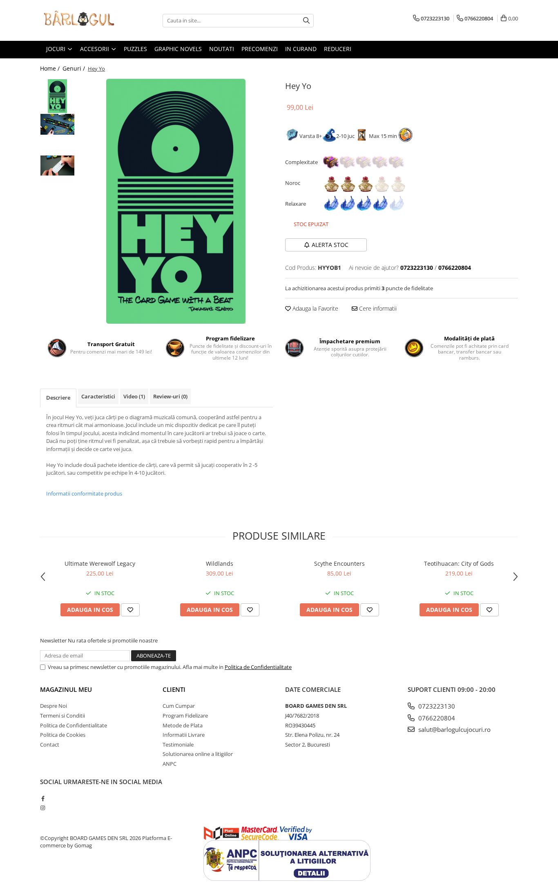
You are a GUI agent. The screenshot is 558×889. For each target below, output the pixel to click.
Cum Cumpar (179, 705)
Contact (49, 744)
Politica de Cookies (62, 734)
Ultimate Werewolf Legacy (100, 563)
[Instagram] (42, 807)
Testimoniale (178, 744)
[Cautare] (306, 20)
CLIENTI (174, 689)
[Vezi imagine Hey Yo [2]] (57, 165)
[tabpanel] (176, 201)
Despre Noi (53, 705)
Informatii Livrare (184, 734)
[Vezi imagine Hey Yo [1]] (57, 124)
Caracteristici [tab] (98, 396)
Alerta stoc (330, 245)
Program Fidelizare (185, 715)
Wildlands (219, 563)
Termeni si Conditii (62, 715)
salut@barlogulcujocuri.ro (454, 729)
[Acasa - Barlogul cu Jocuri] (81, 20)
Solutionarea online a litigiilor (198, 754)
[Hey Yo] (176, 201)
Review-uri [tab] (170, 396)
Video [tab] (134, 396)
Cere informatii (377, 308)
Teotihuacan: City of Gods (459, 563)
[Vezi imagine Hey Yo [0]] (57, 96)
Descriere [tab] (58, 397)
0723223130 (436, 706)
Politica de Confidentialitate (258, 667)
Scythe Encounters (339, 563)
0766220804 (436, 718)
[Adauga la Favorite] (130, 609)
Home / (50, 68)
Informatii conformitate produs (84, 493)
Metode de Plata (183, 725)
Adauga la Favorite (314, 308)
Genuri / (74, 68)
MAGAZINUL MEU (66, 689)
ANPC (169, 763)
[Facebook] (42, 798)
